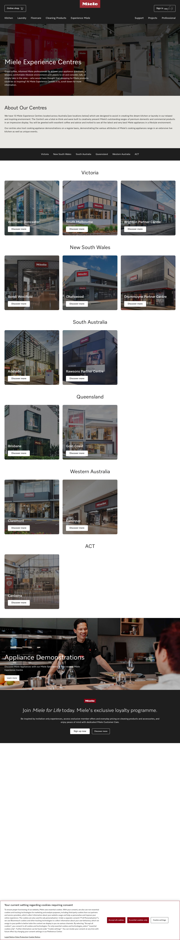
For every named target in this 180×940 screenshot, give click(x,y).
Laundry (21, 18)
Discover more (100, 731)
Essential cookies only (138, 920)
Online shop (13, 8)
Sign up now (80, 731)
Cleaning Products (56, 18)
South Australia (83, 154)
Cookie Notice (34, 937)
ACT (137, 154)
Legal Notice (9, 937)
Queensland (102, 154)
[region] (90, 920)
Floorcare (36, 18)
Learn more (12, 678)
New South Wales (62, 154)
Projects (152, 18)
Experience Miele (80, 18)
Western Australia (121, 154)
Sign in (159, 8)
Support (139, 18)
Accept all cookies (116, 920)
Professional (169, 18)
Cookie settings (159, 920)
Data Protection (21, 937)
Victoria (45, 154)
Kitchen (8, 18)
